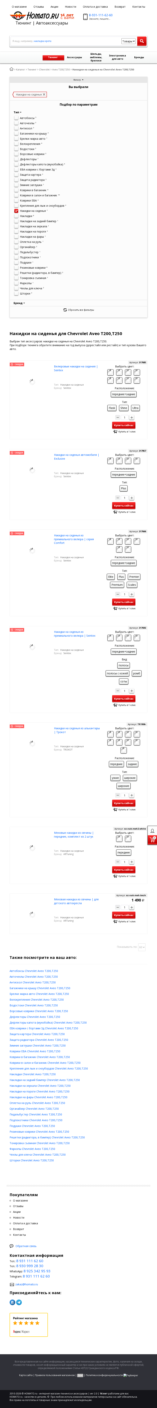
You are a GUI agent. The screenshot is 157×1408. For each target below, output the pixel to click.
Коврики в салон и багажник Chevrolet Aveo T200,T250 (45, 1063)
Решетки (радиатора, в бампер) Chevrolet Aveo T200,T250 (47, 1137)
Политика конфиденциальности (104, 1375)
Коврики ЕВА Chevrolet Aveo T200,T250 (35, 1051)
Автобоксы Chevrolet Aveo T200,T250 (34, 971)
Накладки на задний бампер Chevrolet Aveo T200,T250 (45, 1080)
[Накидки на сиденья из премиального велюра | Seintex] (32, 647)
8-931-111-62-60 (101, 15)
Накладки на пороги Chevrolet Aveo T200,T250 (40, 1091)
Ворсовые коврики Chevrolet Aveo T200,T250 (39, 1011)
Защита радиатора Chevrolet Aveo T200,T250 (39, 1040)
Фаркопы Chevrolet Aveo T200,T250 (32, 1149)
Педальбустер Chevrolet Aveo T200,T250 (36, 1114)
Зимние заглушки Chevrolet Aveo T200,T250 (38, 1045)
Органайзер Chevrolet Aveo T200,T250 (34, 1108)
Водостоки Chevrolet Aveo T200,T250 (34, 1005)
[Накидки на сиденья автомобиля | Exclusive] (32, 470)
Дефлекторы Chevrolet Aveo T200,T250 (35, 1017)
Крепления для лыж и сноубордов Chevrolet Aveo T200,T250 (49, 1068)
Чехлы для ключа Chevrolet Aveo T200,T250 (38, 1154)
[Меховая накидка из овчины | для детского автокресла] (32, 914)
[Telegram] (19, 1302)
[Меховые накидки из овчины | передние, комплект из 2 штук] (32, 848)
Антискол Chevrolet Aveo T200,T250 (33, 982)
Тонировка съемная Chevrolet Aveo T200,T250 (40, 1143)
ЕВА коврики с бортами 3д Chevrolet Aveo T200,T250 (44, 1028)
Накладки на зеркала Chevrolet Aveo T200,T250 (40, 1085)
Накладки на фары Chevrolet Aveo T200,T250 (38, 1097)
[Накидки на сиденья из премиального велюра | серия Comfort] (32, 550)
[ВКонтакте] (12, 1302)
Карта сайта (26, 1375)
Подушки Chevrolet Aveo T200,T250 (32, 1126)
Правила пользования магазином (55, 1375)
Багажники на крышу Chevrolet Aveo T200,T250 (40, 988)
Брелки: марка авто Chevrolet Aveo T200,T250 (39, 994)
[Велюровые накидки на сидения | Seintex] (32, 381)
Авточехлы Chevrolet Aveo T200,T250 (34, 976)
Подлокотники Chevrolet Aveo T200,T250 (36, 1120)
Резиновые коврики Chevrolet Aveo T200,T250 (39, 1131)
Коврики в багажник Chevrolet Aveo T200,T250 (40, 1057)
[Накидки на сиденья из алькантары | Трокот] (32, 743)
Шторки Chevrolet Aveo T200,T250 (32, 1160)
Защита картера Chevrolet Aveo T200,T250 (37, 1034)
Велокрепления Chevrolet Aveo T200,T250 (37, 999)
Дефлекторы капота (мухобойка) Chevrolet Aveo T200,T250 (48, 1022)
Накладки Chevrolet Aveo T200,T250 (33, 1074)
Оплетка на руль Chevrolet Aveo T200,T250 (37, 1103)
